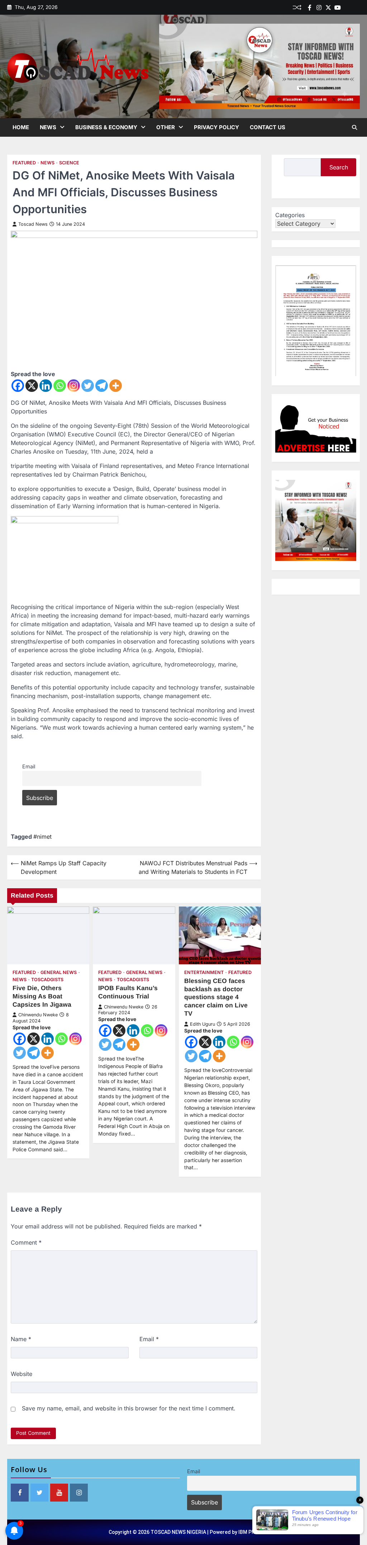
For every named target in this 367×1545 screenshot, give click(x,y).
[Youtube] (337, 7)
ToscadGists (47, 979)
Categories (290, 215)
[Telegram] (101, 385)
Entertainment (204, 972)
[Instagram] (73, 385)
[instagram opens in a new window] (79, 1493)
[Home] (347, 7)
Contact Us (267, 127)
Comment (26, 1242)
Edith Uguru (202, 1024)
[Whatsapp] (59, 385)
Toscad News (33, 224)
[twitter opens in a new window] (39, 1493)
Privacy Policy (216, 127)
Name (21, 1339)
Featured (24, 162)
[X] (31, 385)
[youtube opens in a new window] (59, 1493)
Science (69, 162)
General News (58, 972)
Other (165, 127)
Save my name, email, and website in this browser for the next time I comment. (128, 1408)
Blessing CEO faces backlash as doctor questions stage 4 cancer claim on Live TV (216, 997)
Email (28, 766)
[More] (115, 385)
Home (21, 127)
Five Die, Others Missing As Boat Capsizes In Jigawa (42, 996)
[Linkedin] (356, 7)
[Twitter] (328, 7)
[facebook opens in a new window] (20, 1493)
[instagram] (319, 7)
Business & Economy (106, 127)
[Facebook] (309, 7)
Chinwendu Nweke (38, 1014)
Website (21, 1373)
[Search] (354, 127)
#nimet (42, 836)
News (48, 127)
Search (338, 167)
